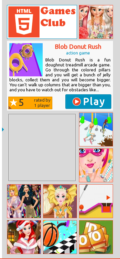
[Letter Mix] (96, 237)
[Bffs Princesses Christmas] (24, 237)
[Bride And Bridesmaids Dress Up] (96, 22)
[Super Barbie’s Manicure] (96, 165)
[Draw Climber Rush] (60, 237)
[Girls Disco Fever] (24, 201)
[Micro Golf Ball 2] (96, 201)
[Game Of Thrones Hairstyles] (60, 201)
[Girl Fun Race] (96, 129)
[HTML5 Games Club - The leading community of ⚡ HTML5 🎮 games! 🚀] (42, 22)
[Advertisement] (42, 147)
